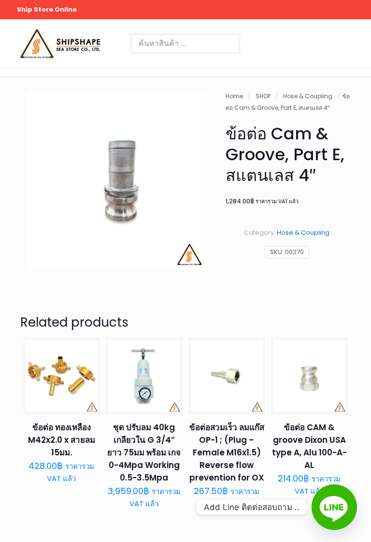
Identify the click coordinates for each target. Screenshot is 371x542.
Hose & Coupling (307, 96)
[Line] (334, 507)
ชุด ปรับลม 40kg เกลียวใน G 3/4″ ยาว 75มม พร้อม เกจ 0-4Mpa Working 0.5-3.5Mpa (144, 452)
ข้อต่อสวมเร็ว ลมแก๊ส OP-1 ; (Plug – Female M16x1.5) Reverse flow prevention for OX (226, 452)
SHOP (263, 96)
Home (234, 96)
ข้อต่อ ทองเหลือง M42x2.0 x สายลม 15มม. (61, 440)
